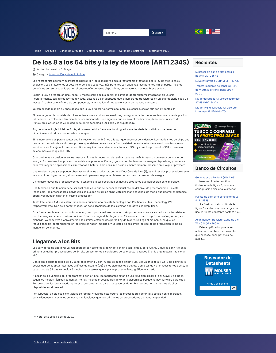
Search (159, 32)
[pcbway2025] (217, 141)
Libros (111, 50)
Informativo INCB (159, 50)
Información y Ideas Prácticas (67, 74)
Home (37, 50)
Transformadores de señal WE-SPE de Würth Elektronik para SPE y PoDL (216, 89)
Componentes (95, 50)
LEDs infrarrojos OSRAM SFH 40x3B (217, 80)
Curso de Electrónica (132, 50)
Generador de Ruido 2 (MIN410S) (215, 177)
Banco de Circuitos (71, 50)
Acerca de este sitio (66, 342)
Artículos (50, 50)
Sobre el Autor (42, 342)
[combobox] (126, 32)
